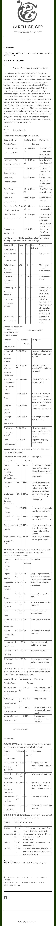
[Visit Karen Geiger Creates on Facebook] (5, 898)
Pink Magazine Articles (19, 863)
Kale (20, 922)
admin (11, 861)
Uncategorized (42, 863)
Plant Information (31, 863)
